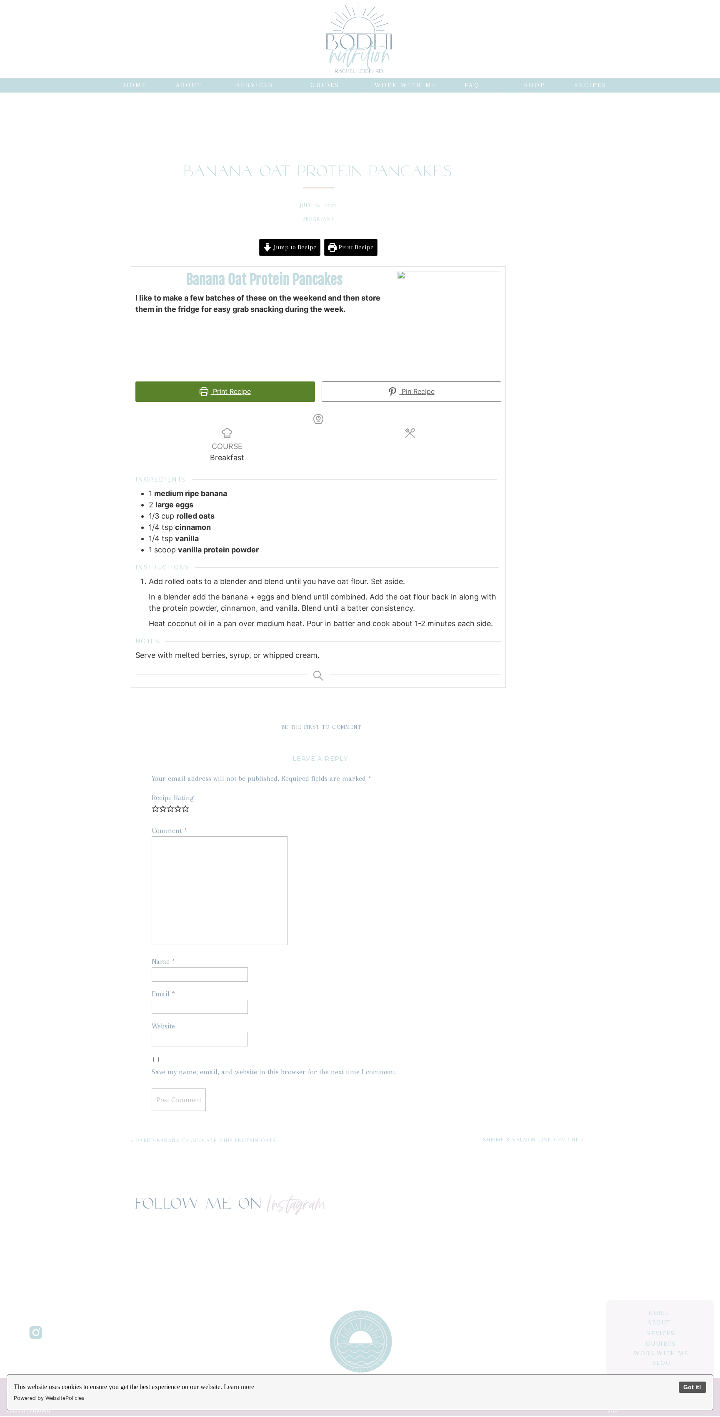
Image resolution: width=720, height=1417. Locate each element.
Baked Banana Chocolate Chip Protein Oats (206, 1140)
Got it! (692, 1387)
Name (163, 961)
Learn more (239, 1386)
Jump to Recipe (294, 247)
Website (163, 1026)
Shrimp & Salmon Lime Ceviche (531, 1139)
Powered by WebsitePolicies (49, 1398)
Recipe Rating (173, 797)
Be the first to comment (321, 727)
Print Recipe (355, 247)
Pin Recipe (417, 391)
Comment (169, 830)
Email (163, 994)
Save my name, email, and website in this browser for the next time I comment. (274, 1072)
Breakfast (318, 219)
